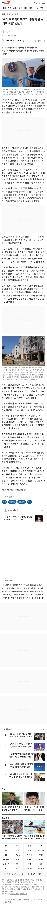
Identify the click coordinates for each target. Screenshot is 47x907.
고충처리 (40, 874)
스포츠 (5, 817)
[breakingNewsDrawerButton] (39, 2)
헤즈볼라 (22, 502)
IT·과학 (29, 855)
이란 (29, 502)
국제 (3, 14)
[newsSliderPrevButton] (38, 730)
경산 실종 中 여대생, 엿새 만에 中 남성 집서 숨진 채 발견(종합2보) (21, 777)
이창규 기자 (9, 32)
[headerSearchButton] (35, 2)
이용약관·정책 (31, 874)
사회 (17, 846)
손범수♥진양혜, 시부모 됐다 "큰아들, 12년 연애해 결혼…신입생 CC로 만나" (21, 757)
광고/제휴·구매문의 (18, 874)
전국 (5, 850)
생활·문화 (6, 859)
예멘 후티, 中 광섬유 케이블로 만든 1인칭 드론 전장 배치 (24, 594)
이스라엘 (12, 502)
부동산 (18, 855)
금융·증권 (41, 850)
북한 (29, 850)
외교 (17, 850)
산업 (5, 855)
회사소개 (7, 874)
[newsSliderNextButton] (43, 730)
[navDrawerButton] (43, 2)
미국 (4, 502)
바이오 (41, 855)
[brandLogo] (6, 2)
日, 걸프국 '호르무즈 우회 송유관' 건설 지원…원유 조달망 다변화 (18, 518)
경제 (29, 846)
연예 (4, 789)
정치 (5, 846)
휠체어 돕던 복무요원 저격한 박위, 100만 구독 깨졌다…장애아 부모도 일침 (20, 747)
